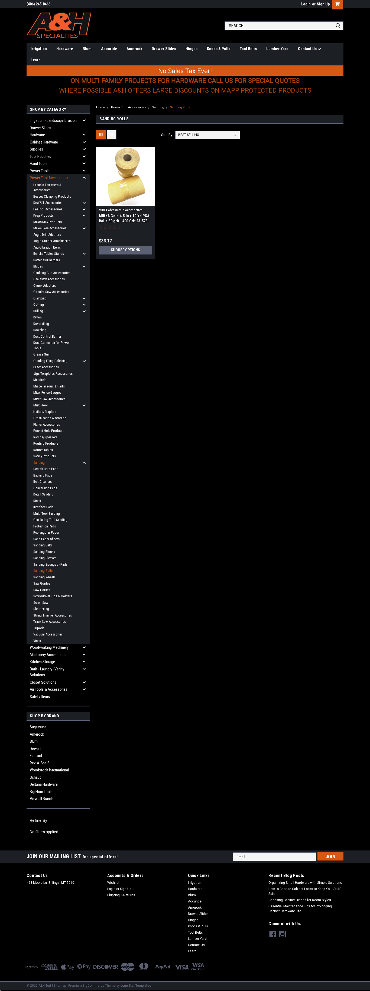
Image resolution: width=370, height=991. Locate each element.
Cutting (38, 304)
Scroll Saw (40, 603)
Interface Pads (43, 507)
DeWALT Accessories (47, 203)
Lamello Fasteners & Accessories (47, 187)
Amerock (134, 48)
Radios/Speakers (45, 437)
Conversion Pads (45, 488)
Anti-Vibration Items (47, 247)
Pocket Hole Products (48, 431)
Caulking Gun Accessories (51, 273)
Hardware (64, 48)
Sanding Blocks (44, 552)
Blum (87, 48)
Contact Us (307, 48)
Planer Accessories (46, 424)
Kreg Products (43, 215)
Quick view (125, 202)
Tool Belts (248, 48)
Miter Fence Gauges (47, 392)
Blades (38, 266)
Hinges (191, 48)
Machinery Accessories (48, 654)
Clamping (40, 298)
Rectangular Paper (46, 532)
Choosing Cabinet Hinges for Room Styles (299, 900)
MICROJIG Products (47, 222)
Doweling (39, 330)
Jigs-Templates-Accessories (53, 373)
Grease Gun (41, 354)
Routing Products (45, 443)
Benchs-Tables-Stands (48, 254)
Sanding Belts (43, 545)
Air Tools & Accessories (48, 689)
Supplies (36, 149)
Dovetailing (41, 324)
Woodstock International (49, 770)
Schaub (35, 777)
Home (100, 107)
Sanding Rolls (43, 571)
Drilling (38, 311)
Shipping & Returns (121, 895)
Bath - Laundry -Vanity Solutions (47, 672)
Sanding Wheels (44, 577)
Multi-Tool (40, 405)
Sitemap (60, 985)
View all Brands (42, 798)
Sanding (39, 463)
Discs (37, 501)
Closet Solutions (43, 682)
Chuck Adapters (44, 285)
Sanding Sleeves (44, 558)
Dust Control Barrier (47, 336)
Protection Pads (44, 526)
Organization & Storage (49, 418)
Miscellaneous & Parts (49, 386)
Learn (36, 59)
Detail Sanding (43, 494)
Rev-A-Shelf (39, 763)
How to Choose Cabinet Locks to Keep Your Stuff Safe (304, 891)
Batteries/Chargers (46, 260)
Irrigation (39, 48)
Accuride (109, 48)
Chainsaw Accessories (49, 279)
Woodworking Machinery (49, 647)
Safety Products (44, 456)
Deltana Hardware (44, 784)
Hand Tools (38, 163)
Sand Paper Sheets (46, 539)
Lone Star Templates (136, 985)
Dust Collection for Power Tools (51, 345)
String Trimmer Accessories (52, 615)
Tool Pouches (40, 156)
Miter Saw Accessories (49, 399)
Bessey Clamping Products (52, 196)
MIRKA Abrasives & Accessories (120, 210)
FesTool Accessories (47, 209)
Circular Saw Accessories (51, 292)
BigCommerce (93, 985)
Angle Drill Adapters (47, 235)
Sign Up (323, 4)
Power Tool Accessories (49, 177)
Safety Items (40, 696)
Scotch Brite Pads (45, 469)
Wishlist (113, 883)
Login (306, 4)
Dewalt (35, 748)
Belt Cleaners (42, 482)
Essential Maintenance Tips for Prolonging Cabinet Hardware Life (300, 908)
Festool (36, 755)
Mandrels (39, 380)
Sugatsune (38, 727)
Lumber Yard (277, 48)
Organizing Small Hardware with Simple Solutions (305, 883)
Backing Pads (42, 475)
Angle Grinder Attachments (51, 241)
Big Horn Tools (41, 791)
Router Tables (43, 450)
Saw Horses (41, 590)
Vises (37, 641)
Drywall (38, 317)
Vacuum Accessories (48, 634)
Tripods (38, 628)
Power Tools (40, 170)
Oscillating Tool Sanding (50, 520)
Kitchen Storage (42, 661)
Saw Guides (41, 583)
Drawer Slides (164, 48)
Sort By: (167, 135)
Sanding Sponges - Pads (50, 564)
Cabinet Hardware (44, 142)
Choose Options (125, 250)
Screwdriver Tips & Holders (52, 596)
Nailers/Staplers (44, 412)
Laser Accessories (46, 367)
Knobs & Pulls (218, 48)
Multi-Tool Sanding (46, 513)
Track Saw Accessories (49, 622)
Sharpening (41, 609)
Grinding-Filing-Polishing (50, 361)
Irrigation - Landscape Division (53, 120)
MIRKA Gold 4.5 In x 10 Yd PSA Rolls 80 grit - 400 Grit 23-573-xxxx (124, 221)
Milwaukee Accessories (49, 228)
